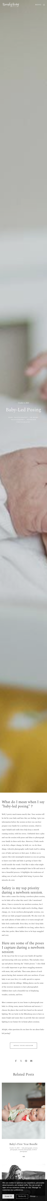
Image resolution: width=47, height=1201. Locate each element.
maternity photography (24, 1150)
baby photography (18, 417)
